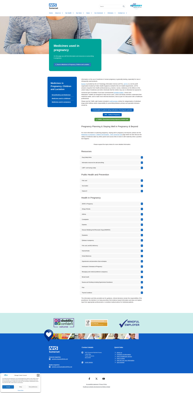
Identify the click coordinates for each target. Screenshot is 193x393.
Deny (20, 386)
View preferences (33, 386)
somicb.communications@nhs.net (62, 367)
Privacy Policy (20, 390)
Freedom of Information (124, 354)
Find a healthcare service (124, 356)
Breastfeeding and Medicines (61, 95)
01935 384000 (89, 362)
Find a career (121, 358)
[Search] (123, 6)
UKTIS (126, 84)
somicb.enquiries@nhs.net (60, 359)
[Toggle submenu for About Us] (62, 13)
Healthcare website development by (96, 386)
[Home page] (53, 8)
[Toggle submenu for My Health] (73, 13)
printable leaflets (119, 92)
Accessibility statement (92, 384)
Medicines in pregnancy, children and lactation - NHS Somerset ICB (101, 134)
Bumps (83, 84)
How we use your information (125, 360)
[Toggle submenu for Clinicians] (115, 13)
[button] (38, 375)
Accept (8, 386)
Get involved (120, 362)
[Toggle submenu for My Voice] (83, 13)
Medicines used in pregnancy (61, 102)
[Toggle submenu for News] (91, 13)
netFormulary (114, 101)
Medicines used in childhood (61, 98)
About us (119, 352)
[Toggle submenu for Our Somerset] (104, 13)
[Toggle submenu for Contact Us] (126, 13)
